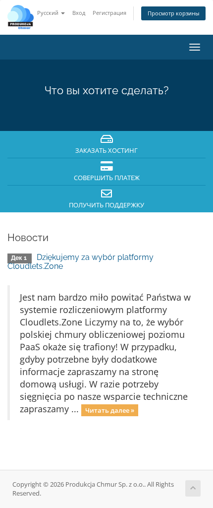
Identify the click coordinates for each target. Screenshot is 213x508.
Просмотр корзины (173, 13)
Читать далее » (109, 409)
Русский (48, 12)
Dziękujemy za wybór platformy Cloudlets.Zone (80, 262)
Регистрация (109, 12)
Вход (78, 12)
